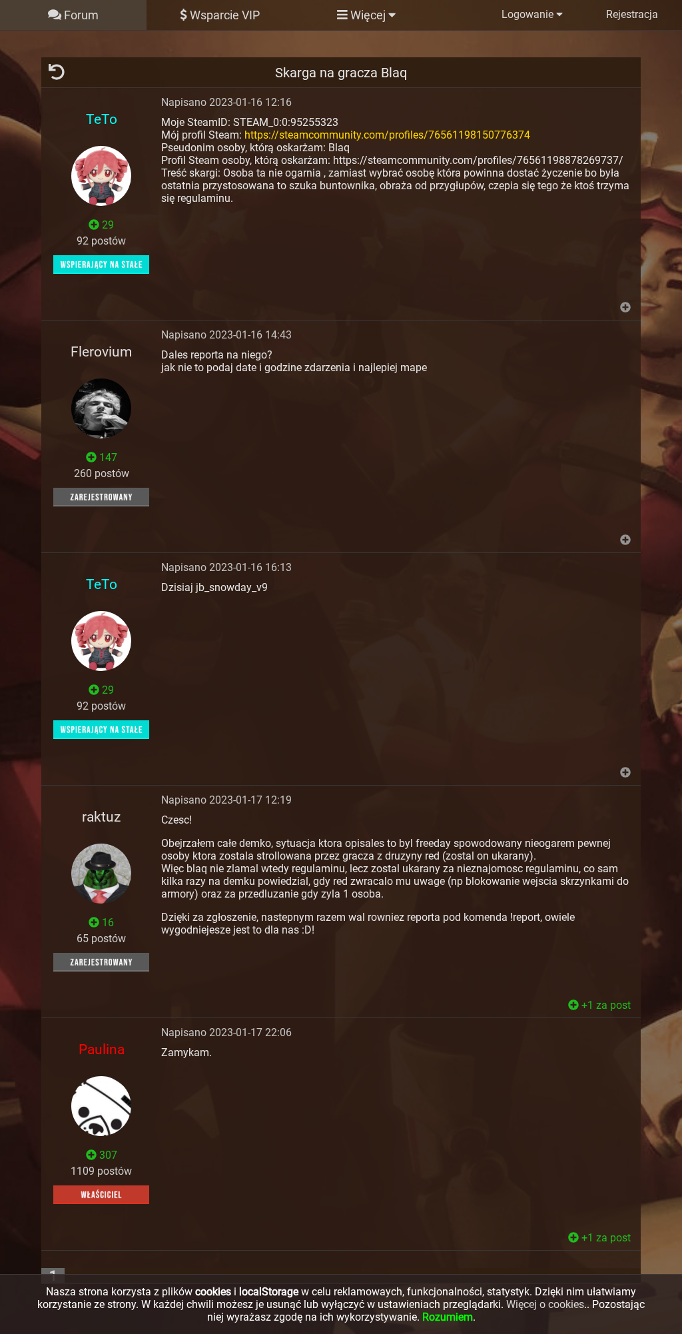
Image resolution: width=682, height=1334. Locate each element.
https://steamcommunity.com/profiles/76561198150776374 (387, 135)
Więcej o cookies (545, 1304)
